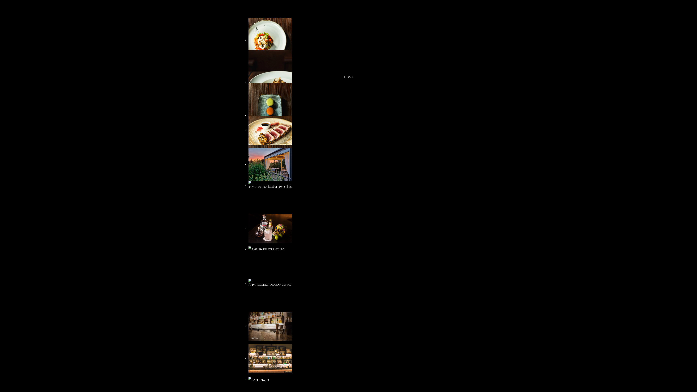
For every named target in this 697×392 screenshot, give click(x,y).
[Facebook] (349, 62)
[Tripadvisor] (354, 62)
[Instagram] (343, 62)
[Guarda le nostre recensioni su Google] (358, 62)
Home (348, 77)
